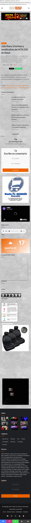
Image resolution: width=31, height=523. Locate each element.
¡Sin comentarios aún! (15, 141)
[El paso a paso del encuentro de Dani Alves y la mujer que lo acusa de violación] (5, 106)
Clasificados (19, 511)
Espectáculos (5, 438)
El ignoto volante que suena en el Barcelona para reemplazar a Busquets (20, 117)
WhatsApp (19, 68)
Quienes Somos (11, 511)
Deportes (4, 43)
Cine (18, 438)
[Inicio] (15, 8)
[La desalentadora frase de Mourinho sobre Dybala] (5, 98)
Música (23, 438)
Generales (12, 441)
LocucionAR (19, 509)
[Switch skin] (29, 9)
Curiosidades (5, 441)
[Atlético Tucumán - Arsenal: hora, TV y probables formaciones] (5, 126)
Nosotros (4, 449)
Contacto (3, 480)
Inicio (4, 511)
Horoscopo (15, 323)
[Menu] (2, 9)
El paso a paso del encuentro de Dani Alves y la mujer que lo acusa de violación (20, 107)
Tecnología (20, 441)
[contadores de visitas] (11, 297)
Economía (4, 444)
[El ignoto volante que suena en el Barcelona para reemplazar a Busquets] (5, 116)
